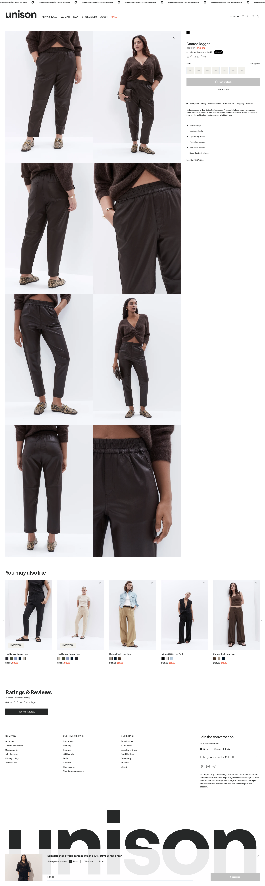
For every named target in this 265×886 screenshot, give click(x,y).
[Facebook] (202, 766)
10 (216, 70)
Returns (66, 750)
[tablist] (223, 104)
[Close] (258, 855)
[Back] (188, 32)
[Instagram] (208, 766)
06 (199, 70)
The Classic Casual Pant (16, 654)
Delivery (67, 745)
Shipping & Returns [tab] (245, 103)
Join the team (11, 754)
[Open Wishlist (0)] (253, 16)
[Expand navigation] (118, 19)
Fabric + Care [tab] (228, 103)
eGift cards (68, 754)
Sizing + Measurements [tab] (211, 103)
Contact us (68, 741)
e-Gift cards (126, 745)
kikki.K (124, 767)
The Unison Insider (14, 745)
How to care (68, 767)
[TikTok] (214, 766)
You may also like (25, 572)
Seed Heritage (127, 754)
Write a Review (27, 711)
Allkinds (125, 762)
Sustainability (11, 750)
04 (190, 70)
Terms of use (11, 762)
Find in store (223, 89)
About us (9, 741)
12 (224, 70)
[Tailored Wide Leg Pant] (184, 615)
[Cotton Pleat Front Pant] (132, 615)
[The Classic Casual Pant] (28, 615)
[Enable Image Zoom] (174, 283)
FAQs (65, 758)
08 (207, 70)
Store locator (127, 741)
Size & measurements (73, 771)
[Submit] (256, 757)
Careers (67, 762)
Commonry (126, 758)
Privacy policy (12, 758)
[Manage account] (248, 16)
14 (233, 70)
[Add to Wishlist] (174, 38)
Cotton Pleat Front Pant (120, 654)
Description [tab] (194, 103)
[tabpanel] (223, 134)
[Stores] (243, 16)
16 (242, 70)
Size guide (255, 63)
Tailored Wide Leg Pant (172, 654)
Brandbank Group (129, 750)
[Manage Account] (248, 16)
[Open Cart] (258, 16)
